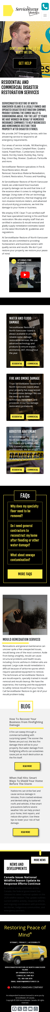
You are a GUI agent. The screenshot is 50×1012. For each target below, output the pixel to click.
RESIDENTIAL (17, 363)
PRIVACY (22, 942)
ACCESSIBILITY (34, 942)
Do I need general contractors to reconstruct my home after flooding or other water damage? (24, 535)
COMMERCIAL (32, 363)
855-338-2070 (27, 978)
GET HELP (25, 63)
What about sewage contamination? (22, 557)
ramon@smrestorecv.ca (28, 981)
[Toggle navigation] (45, 15)
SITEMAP (13, 942)
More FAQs (25, 574)
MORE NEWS (40, 860)
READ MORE (27, 766)
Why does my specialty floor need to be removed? (24, 511)
